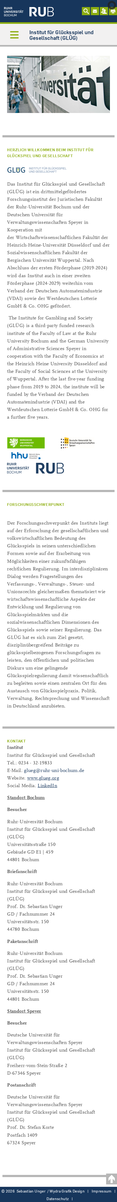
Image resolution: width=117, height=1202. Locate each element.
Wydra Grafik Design (67, 1191)
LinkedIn (47, 786)
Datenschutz (58, 1198)
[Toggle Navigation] (14, 35)
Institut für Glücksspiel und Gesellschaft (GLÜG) (61, 35)
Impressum (102, 1191)
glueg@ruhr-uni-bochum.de (54, 770)
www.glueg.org (43, 778)
